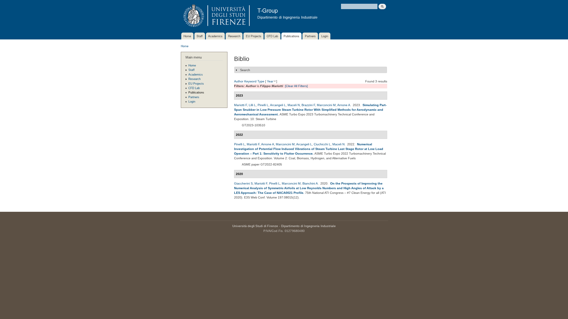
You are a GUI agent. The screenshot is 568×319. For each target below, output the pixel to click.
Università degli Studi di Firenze (255, 226)
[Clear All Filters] (296, 86)
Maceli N (294, 105)
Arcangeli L (278, 105)
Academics (215, 36)
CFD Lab (272, 36)
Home (187, 36)
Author (238, 81)
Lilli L (252, 105)
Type (260, 81)
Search (245, 70)
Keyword (250, 81)
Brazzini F (308, 105)
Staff (200, 36)
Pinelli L (263, 105)
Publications (291, 36)
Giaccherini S (243, 183)
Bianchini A (310, 183)
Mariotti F (240, 105)
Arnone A (343, 105)
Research (234, 36)
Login (324, 36)
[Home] (216, 16)
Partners (310, 36)
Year (270, 81)
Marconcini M (326, 105)
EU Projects (253, 36)
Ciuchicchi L (322, 144)
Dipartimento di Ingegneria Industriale (308, 226)
